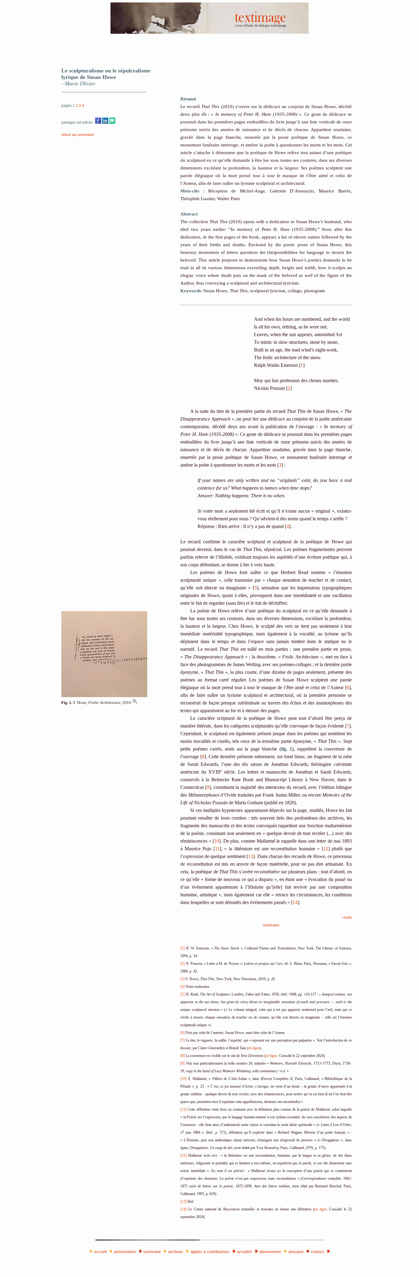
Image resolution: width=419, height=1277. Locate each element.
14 (295, 902)
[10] (183, 1079)
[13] (183, 1201)
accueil (100, 1251)
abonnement (270, 1251)
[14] (183, 1209)
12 (325, 848)
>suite (347, 917)
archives (175, 1251)
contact (317, 1251)
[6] (182, 1033)
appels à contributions (209, 1251)
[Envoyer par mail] (112, 122)
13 (250, 856)
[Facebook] (98, 122)
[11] (183, 1109)
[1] (182, 948)
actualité (244, 1251)
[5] (182, 994)
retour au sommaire (77, 135)
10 (216, 841)
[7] (182, 1040)
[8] (182, 1056)
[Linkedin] (105, 122)
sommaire (271, 925)
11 (217, 848)
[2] (182, 963)
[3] (182, 979)
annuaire (295, 1251)
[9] (182, 1063)
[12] (183, 1155)
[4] (182, 986)
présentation (125, 1251)
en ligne (254, 1048)
